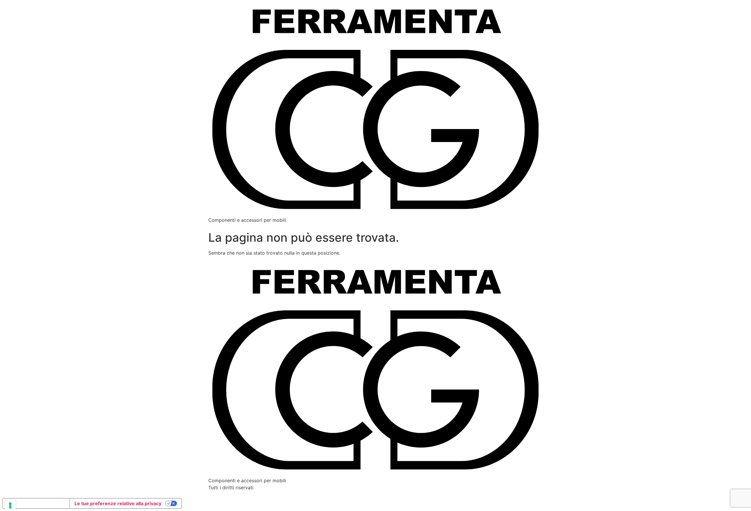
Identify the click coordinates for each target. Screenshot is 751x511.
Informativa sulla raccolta (36, 503)
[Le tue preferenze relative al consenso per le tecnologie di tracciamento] (10, 505)
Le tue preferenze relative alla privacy (118, 503)
